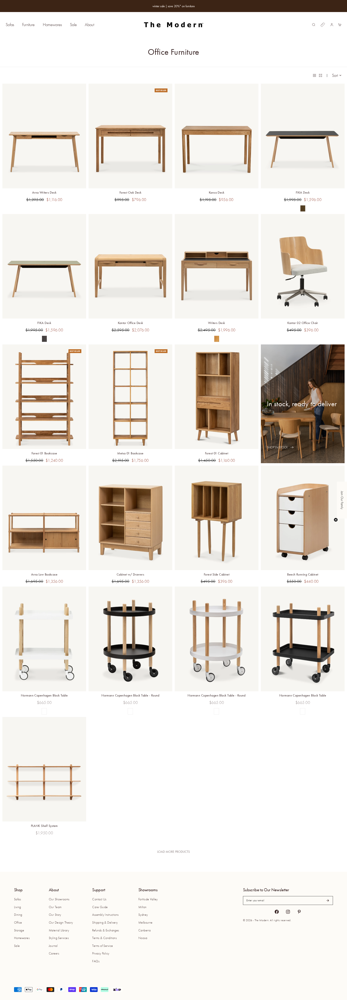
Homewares (52, 24)
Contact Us (99, 899)
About (89, 24)
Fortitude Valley (148, 899)
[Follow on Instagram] (288, 911)
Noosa (142, 938)
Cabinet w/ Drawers (130, 574)
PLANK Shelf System (44, 826)
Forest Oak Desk (130, 193)
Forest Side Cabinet (216, 574)
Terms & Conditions (104, 938)
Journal (53, 946)
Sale (73, 24)
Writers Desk (216, 323)
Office (18, 922)
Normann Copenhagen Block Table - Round (130, 695)
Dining (18, 915)
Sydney (143, 915)
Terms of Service (102, 946)
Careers (54, 953)
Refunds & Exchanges (105, 930)
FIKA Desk (303, 193)
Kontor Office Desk (130, 323)
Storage (19, 930)
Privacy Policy (100, 953)
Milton (142, 907)
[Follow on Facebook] (276, 911)
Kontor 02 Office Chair (302, 323)
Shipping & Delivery (105, 922)
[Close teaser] (336, 520)
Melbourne (145, 922)
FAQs (95, 961)
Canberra (144, 930)
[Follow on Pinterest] (299, 911)
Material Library (59, 930)
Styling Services (59, 938)
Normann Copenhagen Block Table (44, 695)
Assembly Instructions (105, 915)
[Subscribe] (328, 900)
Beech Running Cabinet (302, 574)
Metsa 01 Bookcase (130, 453)
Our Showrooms (59, 899)
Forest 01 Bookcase (44, 453)
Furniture (28, 24)
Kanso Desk (216, 193)
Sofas (10, 24)
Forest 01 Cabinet (216, 453)
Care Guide (100, 907)
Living (17, 907)
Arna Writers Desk (44, 193)
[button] (342, 500)
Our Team (55, 907)
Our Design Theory (61, 922)
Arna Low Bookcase (44, 574)
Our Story (55, 915)
